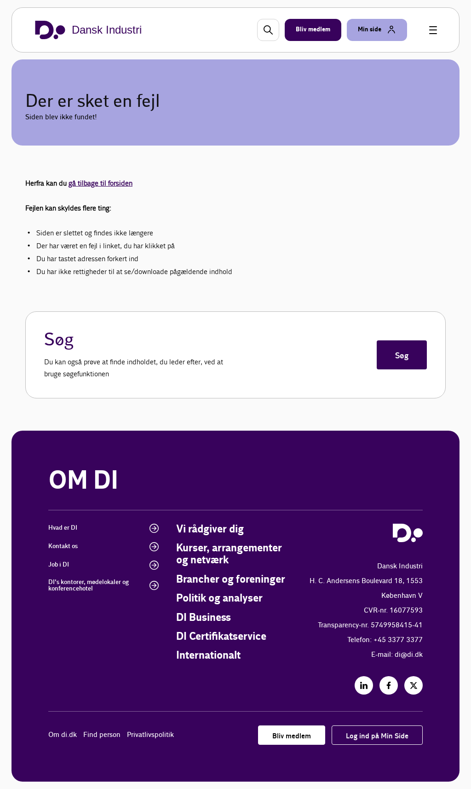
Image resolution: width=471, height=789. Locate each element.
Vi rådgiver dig (210, 529)
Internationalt (208, 655)
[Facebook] (388, 685)
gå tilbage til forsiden (100, 183)
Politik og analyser (219, 598)
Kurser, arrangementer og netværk (229, 554)
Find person (102, 735)
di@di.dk (409, 654)
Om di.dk (62, 735)
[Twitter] (413, 685)
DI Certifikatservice (221, 636)
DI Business (203, 618)
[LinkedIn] (364, 685)
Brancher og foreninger (230, 579)
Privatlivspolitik (150, 735)
